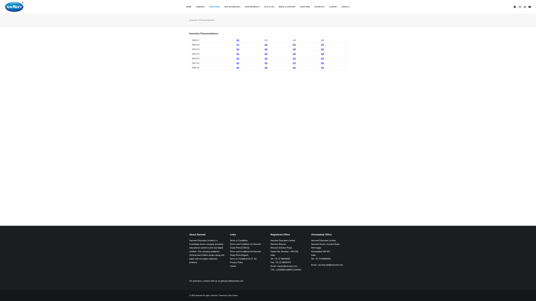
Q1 (237, 40)
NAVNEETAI (319, 7)
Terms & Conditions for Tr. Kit (243, 259)
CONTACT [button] (345, 7)
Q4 (322, 44)
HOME (188, 7)
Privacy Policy (236, 262)
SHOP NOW (305, 7)
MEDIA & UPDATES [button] (287, 7)
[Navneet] (14, 6)
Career (233, 266)
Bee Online (233, 295)
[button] (515, 7)
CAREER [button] (333, 7)
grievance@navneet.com (232, 281)
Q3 (294, 44)
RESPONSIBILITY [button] (252, 7)
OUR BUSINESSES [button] (232, 7)
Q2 (266, 44)
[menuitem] (188, 7)
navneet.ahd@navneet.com (330, 265)
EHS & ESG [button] (269, 7)
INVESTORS (214, 7)
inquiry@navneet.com (287, 266)
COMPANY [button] (200, 7)
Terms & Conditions (239, 240)
